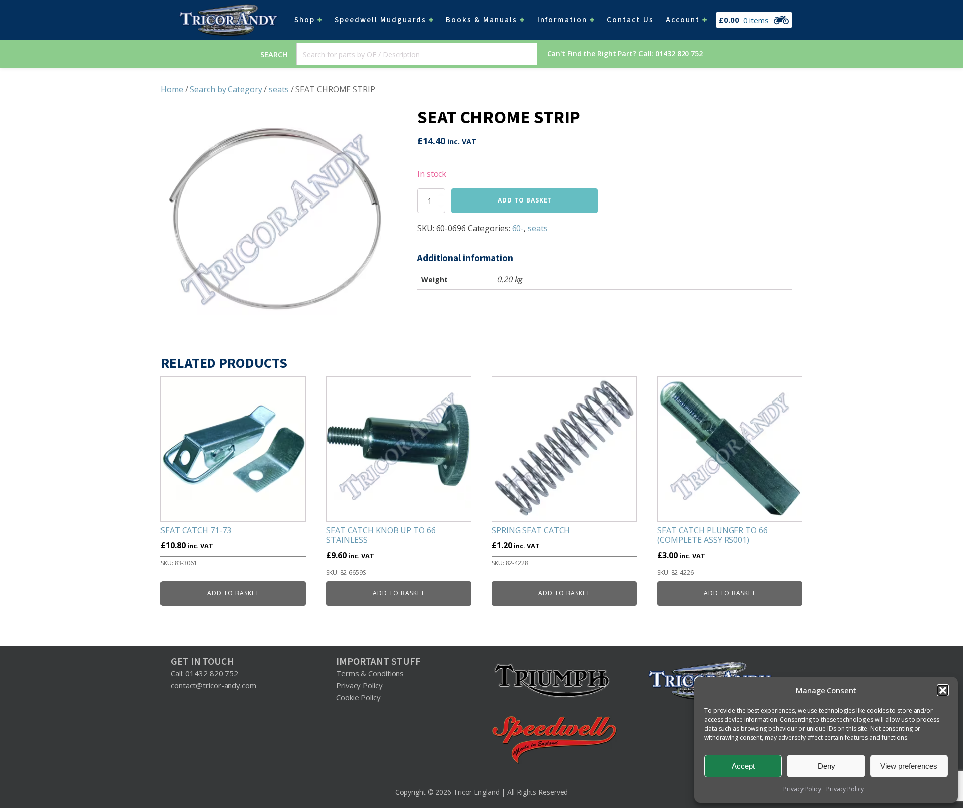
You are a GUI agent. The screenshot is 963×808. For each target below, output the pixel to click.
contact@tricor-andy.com (213, 685)
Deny (826, 766)
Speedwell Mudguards (380, 20)
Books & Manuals (481, 20)
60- (518, 228)
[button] (943, 690)
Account (683, 20)
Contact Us (630, 20)
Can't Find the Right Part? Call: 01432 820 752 (625, 53)
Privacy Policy (802, 789)
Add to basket (525, 200)
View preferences (908, 766)
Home (171, 89)
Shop (304, 20)
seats (279, 89)
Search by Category (226, 89)
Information (562, 20)
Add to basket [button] (233, 593)
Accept (743, 766)
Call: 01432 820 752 (204, 673)
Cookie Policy (358, 697)
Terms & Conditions (370, 673)
